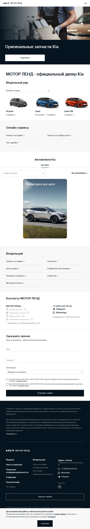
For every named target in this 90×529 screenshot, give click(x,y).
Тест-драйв (10, 487)
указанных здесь (21, 381)
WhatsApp (65, 473)
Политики (51, 517)
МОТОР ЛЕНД (13, 306)
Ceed (37, 111)
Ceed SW (68, 111)
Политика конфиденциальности (17, 471)
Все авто (45, 165)
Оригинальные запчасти (43, 474)
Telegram (65, 477)
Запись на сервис (40, 464)
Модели (10, 460)
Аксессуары (37, 471)
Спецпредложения (40, 468)
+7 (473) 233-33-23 (62, 306)
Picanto (9, 111)
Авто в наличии (14, 465)
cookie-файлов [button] (60, 514)
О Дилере (11, 477)
